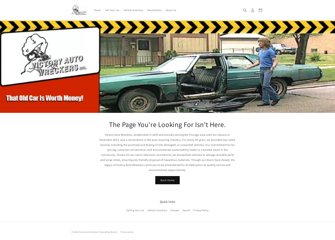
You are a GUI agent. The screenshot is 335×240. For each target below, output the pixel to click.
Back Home (167, 180)
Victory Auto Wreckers (89, 232)
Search (186, 210)
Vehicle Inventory (157, 210)
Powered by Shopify (108, 232)
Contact (174, 210)
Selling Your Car (135, 210)
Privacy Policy (201, 210)
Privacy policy (127, 232)
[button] (245, 10)
